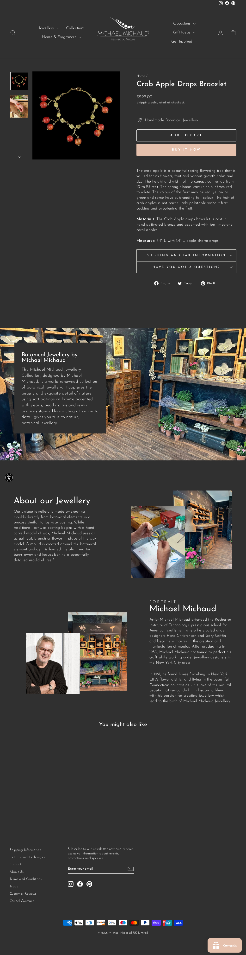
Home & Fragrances (60, 37)
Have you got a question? (186, 267)
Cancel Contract (22, 901)
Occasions (182, 23)
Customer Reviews (23, 893)
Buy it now (186, 149)
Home (140, 76)
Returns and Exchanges (27, 857)
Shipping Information (25, 850)
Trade (14, 886)
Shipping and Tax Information (186, 255)
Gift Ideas (182, 32)
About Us (17, 871)
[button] (9, 477)
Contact (15, 864)
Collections (75, 28)
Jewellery (47, 28)
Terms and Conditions (26, 879)
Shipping (143, 102)
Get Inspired (182, 42)
